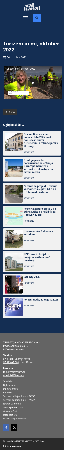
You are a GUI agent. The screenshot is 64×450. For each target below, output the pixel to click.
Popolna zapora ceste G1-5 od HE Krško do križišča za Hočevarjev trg (40, 211)
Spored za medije (12, 404)
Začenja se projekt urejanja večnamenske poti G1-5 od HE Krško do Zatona (40, 189)
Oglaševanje (9, 385)
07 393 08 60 (10, 362)
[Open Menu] (25, 17)
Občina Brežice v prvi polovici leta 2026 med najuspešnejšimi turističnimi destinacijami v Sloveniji (41, 140)
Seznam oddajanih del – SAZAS (19, 396)
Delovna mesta (10, 389)
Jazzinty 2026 (32, 277)
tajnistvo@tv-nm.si (14, 372)
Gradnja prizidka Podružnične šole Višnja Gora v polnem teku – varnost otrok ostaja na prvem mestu (38, 166)
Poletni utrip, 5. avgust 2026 (41, 299)
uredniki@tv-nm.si (13, 375)
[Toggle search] (37, 18)
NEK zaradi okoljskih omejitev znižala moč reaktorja (37, 257)
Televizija (8, 381)
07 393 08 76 (10, 359)
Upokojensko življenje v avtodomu (38, 233)
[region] (32, 427)
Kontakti (7, 392)
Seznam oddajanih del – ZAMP (19, 400)
